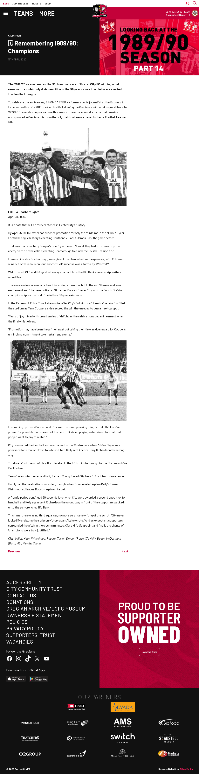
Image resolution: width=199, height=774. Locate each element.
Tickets (36, 3)
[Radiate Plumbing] (169, 753)
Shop (48, 3)
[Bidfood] (169, 723)
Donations (19, 602)
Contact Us (21, 595)
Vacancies (19, 642)
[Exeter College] (76, 753)
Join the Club (149, 651)
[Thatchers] (30, 738)
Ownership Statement (35, 615)
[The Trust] (76, 707)
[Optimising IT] (76, 738)
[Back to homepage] (99, 11)
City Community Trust (34, 589)
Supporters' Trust (30, 635)
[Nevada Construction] (123, 707)
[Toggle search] (195, 3)
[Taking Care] (76, 723)
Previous (14, 551)
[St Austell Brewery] (169, 738)
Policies (17, 622)
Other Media (186, 769)
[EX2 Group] (30, 753)
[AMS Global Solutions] (123, 722)
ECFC (6, 3)
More (47, 13)
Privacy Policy (25, 628)
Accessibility (24, 582)
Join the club (20, 3)
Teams (23, 13)
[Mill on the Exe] (123, 753)
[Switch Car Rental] (123, 738)
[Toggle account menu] (187, 3)
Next (125, 551)
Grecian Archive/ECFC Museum (46, 608)
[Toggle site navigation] (5, 13)
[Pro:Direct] (30, 723)
